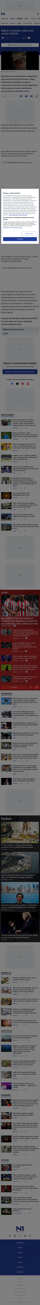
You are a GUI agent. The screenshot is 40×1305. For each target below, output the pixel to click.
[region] (20, 216)
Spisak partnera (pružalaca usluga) (12, 227)
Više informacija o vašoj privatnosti (18, 215)
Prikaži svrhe (29, 233)
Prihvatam (20, 239)
